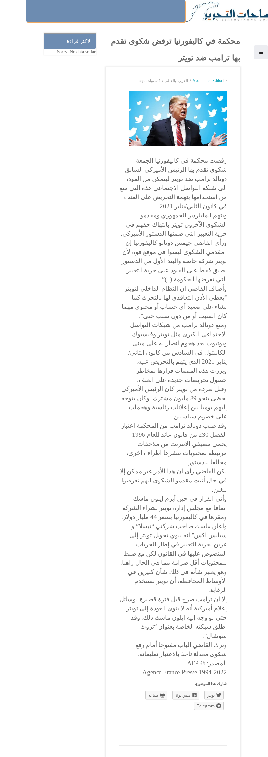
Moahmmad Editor (207, 80)
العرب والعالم (176, 80)
